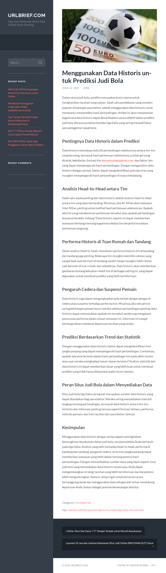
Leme (86, 88)
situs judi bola (136, 509)
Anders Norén (139, 565)
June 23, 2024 (70, 88)
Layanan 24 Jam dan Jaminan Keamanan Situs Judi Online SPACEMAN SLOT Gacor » (110, 544)
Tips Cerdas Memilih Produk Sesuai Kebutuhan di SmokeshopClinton (23, 120)
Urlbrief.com (27, 15)
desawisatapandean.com (117, 160)
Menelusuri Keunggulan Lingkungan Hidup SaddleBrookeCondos (20, 107)
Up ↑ (154, 565)
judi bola (72, 509)
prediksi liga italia (118, 509)
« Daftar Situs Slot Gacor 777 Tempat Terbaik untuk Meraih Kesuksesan (103, 531)
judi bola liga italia (87, 509)
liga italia (103, 509)
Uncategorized (83, 502)
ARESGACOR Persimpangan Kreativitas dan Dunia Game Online (23, 93)
